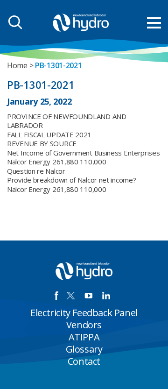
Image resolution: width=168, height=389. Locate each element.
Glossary (84, 349)
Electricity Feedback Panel (84, 312)
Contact (84, 361)
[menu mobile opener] (154, 22)
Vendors (84, 324)
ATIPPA (84, 337)
